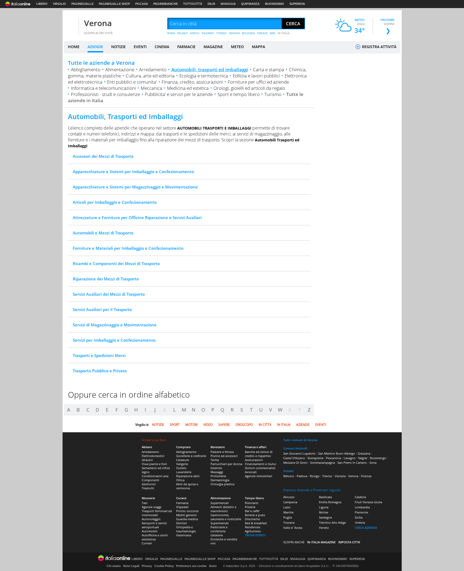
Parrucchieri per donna (226, 464)
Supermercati (220, 503)
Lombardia (362, 507)
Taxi (144, 503)
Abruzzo (289, 497)
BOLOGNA (248, 33)
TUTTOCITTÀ (192, 3)
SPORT (175, 424)
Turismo (272, 94)
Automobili (149, 531)
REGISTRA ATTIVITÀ (378, 46)
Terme (215, 460)
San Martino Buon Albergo (336, 453)
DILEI (211, 3)
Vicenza (366, 476)
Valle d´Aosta (292, 528)
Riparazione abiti (188, 476)
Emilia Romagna (330, 502)
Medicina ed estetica (188, 88)
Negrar (362, 458)
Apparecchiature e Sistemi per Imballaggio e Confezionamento (133, 171)
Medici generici (186, 515)
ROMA (171, 33)
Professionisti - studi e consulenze (105, 94)
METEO (237, 46)
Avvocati (251, 472)
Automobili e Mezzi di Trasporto (103, 232)
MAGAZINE (213, 46)
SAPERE (224, 424)
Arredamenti (150, 452)
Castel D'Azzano (294, 458)
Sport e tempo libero (239, 94)
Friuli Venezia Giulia (368, 502)
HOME (73, 46)
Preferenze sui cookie (191, 566)
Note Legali (131, 566)
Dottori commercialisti (260, 468)
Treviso (327, 476)
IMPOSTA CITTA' (349, 542)
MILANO (182, 33)
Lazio (287, 507)
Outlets (181, 468)
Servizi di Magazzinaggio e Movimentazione (115, 324)
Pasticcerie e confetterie (219, 529)
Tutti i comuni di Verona (300, 440)
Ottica (180, 480)
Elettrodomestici (153, 456)
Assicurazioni (254, 460)
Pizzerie (250, 507)
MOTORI (191, 424)
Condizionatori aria (155, 476)
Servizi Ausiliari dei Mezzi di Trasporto (109, 294)
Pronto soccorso (187, 511)
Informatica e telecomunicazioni (103, 88)
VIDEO (208, 424)
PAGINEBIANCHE (165, 3)
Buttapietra (315, 458)
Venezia (340, 476)
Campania (290, 502)
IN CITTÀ (265, 424)
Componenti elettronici (150, 482)
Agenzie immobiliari (258, 476)
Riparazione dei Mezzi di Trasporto (106, 278)
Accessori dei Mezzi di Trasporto (103, 156)
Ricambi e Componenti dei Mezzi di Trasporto (116, 263)
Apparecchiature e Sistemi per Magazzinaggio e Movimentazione (135, 187)
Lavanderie (183, 472)
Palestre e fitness (222, 452)
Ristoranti (251, 503)
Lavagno (350, 458)
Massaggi (217, 472)
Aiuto (213, 566)
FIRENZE (262, 33)
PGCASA (141, 3)
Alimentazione (119, 69)
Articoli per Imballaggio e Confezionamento (115, 202)
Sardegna (325, 517)
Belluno (288, 476)
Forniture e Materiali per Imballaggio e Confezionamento (128, 248)
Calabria (360, 497)
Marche (288, 512)
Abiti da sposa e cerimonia (187, 486)
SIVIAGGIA (228, 3)
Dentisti (181, 523)
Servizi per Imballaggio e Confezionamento (114, 340)
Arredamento (152, 69)
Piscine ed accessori (224, 456)
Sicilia (359, 517)
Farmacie (182, 503)
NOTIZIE (118, 46)
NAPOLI (195, 33)
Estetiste (216, 468)
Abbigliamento (85, 69)
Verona (98, 22)
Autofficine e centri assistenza (155, 537)
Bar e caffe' (252, 511)
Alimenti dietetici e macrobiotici (223, 509)
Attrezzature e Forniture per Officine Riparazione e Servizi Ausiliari (137, 217)
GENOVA (234, 33)
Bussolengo (378, 458)
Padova (302, 476)
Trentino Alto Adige (332, 522)
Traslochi (148, 488)
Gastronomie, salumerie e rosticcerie (226, 517)
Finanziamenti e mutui (260, 464)
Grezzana (364, 453)
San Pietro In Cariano (352, 463)
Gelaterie (217, 535)
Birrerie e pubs (255, 515)
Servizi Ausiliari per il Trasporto (102, 309)
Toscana (289, 522)
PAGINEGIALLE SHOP (114, 3)
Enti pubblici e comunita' (132, 82)
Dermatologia (220, 480)
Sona (372, 463)
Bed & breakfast (256, 523)
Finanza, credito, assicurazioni (192, 82)
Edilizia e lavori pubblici (256, 76)
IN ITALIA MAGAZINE (321, 542)
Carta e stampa (268, 69)
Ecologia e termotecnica (203, 76)
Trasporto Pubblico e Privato (100, 370)
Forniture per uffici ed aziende (258, 82)
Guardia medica (187, 519)
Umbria (360, 522)
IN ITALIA (284, 33)
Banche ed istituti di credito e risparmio (259, 454)
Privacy (147, 566)
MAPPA (258, 46)
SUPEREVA (297, 3)
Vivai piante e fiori (154, 464)
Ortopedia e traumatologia (186, 529)
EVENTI (140, 46)
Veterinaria (183, 535)
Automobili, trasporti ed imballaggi (209, 69)
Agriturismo (253, 531)
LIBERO (42, 3)
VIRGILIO (59, 3)
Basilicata (325, 497)
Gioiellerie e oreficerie (191, 456)
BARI (273, 33)
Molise (323, 512)
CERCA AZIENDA (366, 528)
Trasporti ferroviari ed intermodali (157, 513)
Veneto (324, 528)
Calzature (182, 460)
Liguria (323, 507)
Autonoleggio (151, 519)
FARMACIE (186, 46)
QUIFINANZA (250, 3)
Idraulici (147, 460)
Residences (252, 527)
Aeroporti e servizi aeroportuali (154, 525)
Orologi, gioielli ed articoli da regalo (249, 88)
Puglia (287, 517)
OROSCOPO (244, 424)
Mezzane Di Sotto (295, 463)
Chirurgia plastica (222, 484)
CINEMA (162, 46)
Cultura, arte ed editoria (150, 76)
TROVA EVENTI (255, 535)
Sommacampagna (322, 463)
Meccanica (151, 88)
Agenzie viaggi (151, 507)
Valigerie (182, 464)
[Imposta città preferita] (71, 24)
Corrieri (147, 543)
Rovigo (315, 476)
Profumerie (218, 476)
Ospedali (182, 507)
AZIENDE (95, 46)
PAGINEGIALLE (82, 3)
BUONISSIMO (274, 3)
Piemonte (361, 512)
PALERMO (208, 33)
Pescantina (333, 458)
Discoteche (252, 519)
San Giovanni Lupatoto (299, 453)
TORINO (221, 33)
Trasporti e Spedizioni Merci (99, 355)
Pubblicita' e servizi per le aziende (179, 94)
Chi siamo (114, 566)
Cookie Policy (164, 566)
